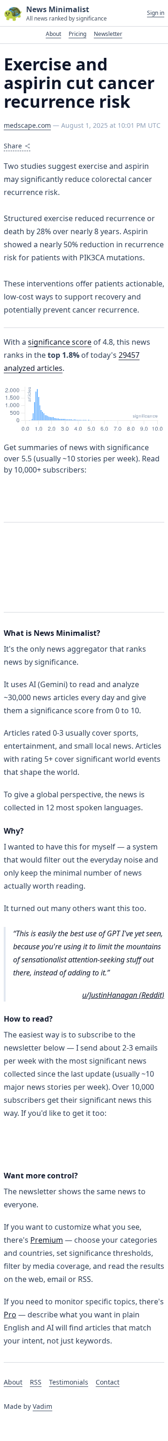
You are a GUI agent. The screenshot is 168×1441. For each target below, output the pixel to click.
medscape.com (27, 125)
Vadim (42, 1406)
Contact (107, 1382)
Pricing (77, 34)
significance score (59, 342)
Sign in (155, 13)
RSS (36, 1382)
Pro (10, 1314)
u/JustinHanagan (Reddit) (123, 995)
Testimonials (68, 1382)
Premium (46, 1240)
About (53, 34)
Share (13, 145)
